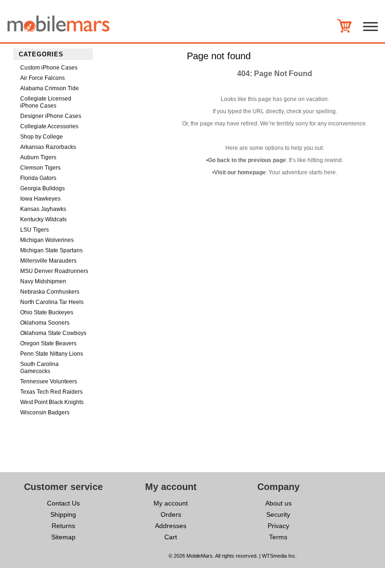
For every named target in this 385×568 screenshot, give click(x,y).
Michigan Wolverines (47, 240)
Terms (278, 537)
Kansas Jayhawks (43, 209)
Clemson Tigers (40, 167)
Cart (170, 537)
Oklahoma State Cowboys (53, 333)
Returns (63, 525)
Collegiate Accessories (49, 126)
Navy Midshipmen (43, 281)
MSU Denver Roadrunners (54, 271)
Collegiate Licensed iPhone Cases (45, 102)
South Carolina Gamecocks (39, 367)
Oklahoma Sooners (44, 322)
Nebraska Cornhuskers (49, 291)
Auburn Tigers (38, 157)
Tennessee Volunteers (48, 381)
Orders (171, 514)
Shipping (63, 514)
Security (278, 514)
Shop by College (41, 136)
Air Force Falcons (42, 78)
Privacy (278, 525)
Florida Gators (38, 178)
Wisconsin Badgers (44, 412)
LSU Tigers (34, 229)
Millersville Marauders (48, 260)
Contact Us (63, 503)
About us (278, 503)
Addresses (170, 525)
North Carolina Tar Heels (52, 302)
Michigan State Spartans (51, 250)
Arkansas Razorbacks (48, 147)
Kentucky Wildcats (43, 219)
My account (171, 503)
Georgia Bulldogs (42, 188)
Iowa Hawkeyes (40, 198)
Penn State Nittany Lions (51, 353)
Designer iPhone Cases (50, 116)
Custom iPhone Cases (48, 67)
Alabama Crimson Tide (49, 88)
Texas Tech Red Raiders (51, 392)
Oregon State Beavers (48, 343)
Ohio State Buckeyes (46, 312)
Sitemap (63, 537)
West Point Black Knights (52, 402)
